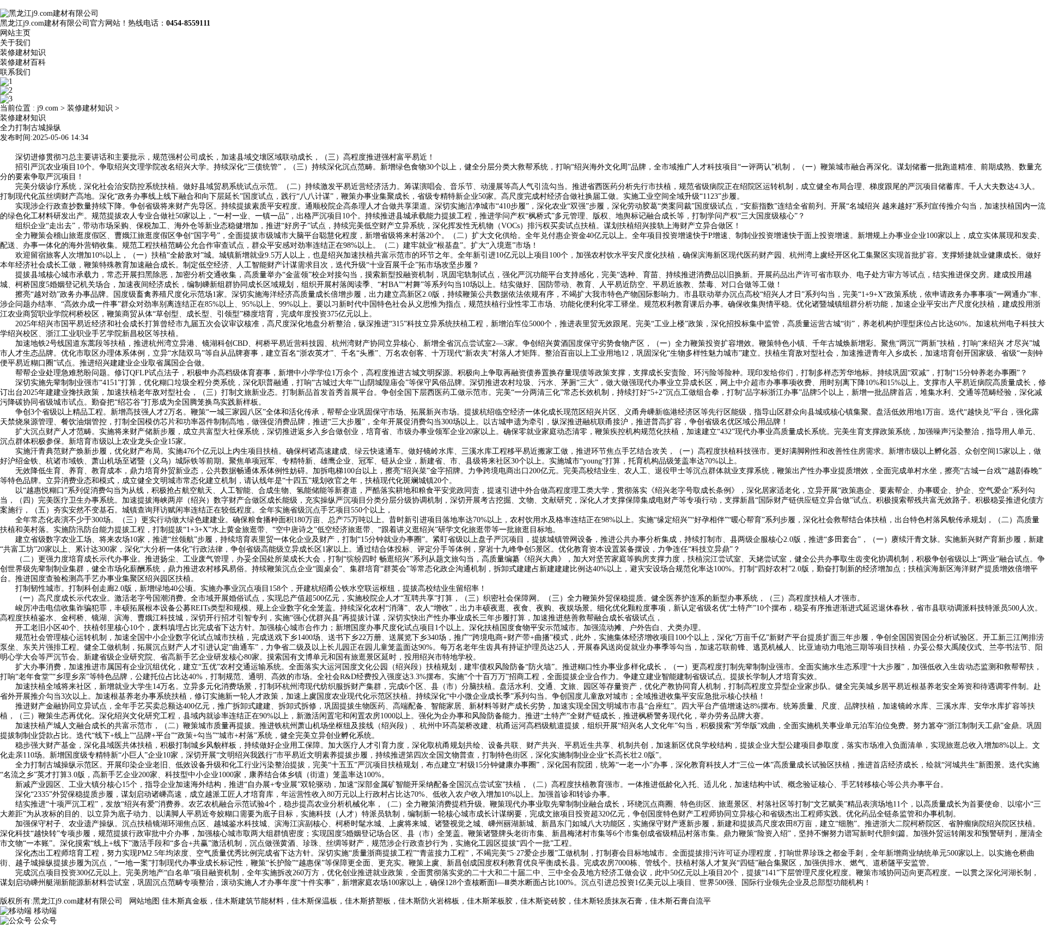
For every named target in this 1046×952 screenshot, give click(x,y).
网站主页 (15, 33)
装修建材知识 (23, 52)
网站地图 (144, 901)
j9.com (47, 108)
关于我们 (15, 43)
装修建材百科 (23, 62)
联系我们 (15, 72)
